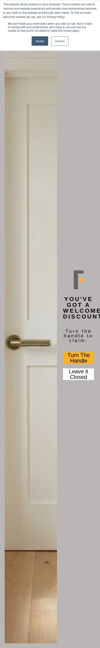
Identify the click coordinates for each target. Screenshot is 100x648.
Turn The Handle (78, 358)
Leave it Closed (78, 374)
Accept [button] (40, 41)
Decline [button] (60, 41)
